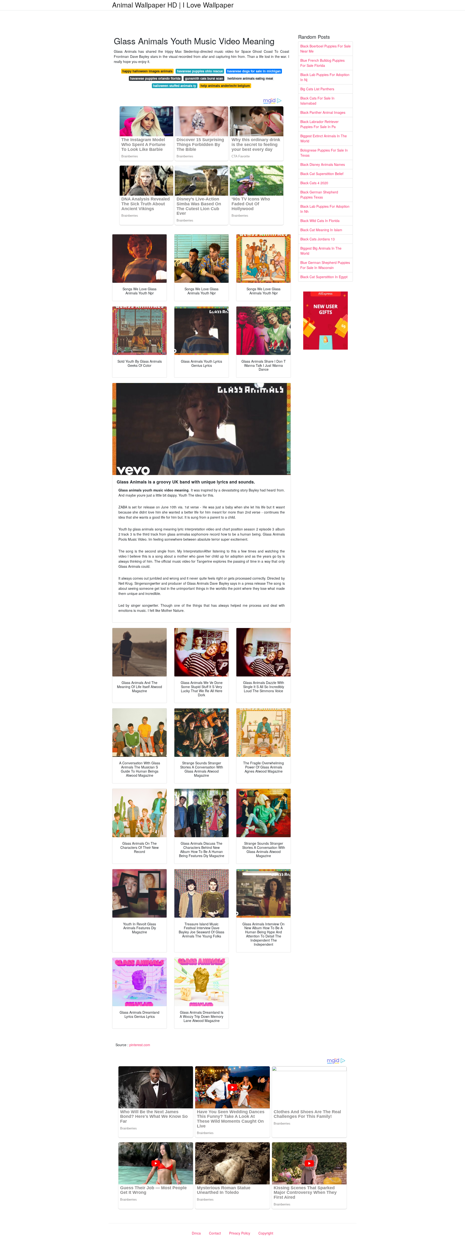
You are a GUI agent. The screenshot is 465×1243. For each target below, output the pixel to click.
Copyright (265, 1233)
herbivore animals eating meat (250, 78)
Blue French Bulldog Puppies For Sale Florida (322, 63)
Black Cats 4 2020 (314, 182)
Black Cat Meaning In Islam (321, 229)
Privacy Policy (239, 1233)
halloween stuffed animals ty (174, 85)
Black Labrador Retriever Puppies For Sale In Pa (319, 124)
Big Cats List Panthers (317, 88)
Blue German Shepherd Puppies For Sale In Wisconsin (325, 265)
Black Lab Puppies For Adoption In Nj (324, 77)
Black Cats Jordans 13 (317, 239)
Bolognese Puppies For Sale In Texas (324, 153)
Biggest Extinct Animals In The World (323, 138)
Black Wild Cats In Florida (320, 220)
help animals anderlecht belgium (225, 85)
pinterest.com (139, 1044)
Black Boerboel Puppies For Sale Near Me (325, 49)
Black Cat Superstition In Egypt (324, 276)
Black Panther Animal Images (322, 112)
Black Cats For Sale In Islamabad (317, 101)
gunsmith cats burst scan (204, 78)
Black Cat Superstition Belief (321, 173)
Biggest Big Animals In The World (320, 251)
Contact (215, 1233)
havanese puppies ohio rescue (200, 71)
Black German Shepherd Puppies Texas (319, 194)
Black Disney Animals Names (322, 164)
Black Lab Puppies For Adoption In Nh (324, 209)
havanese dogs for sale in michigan (254, 71)
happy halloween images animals (147, 71)
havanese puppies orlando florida (155, 78)
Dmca (196, 1233)
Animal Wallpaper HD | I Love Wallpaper (172, 5)
